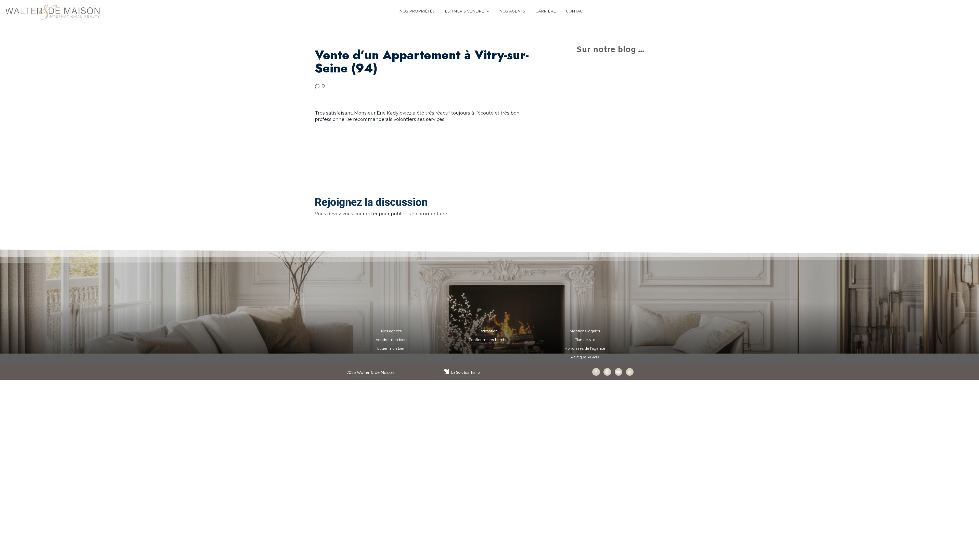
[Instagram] (607, 372)
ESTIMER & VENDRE (464, 11)
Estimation (488, 331)
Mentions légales (585, 331)
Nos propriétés (417, 11)
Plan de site (584, 339)
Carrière (545, 11)
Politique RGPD (585, 357)
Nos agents (391, 331)
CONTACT (575, 11)
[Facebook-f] (596, 372)
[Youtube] (618, 372)
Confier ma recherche (488, 339)
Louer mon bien (391, 348)
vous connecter (360, 214)
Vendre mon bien (391, 339)
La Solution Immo (465, 372)
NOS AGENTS (512, 11)
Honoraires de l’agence (584, 348)
